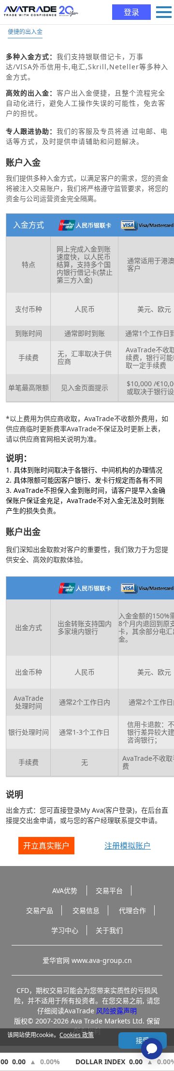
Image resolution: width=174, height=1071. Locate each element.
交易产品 (39, 910)
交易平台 (109, 890)
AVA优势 (64, 890)
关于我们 (109, 930)
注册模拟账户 (127, 845)
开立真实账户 (46, 845)
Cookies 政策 (76, 1035)
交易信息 (86, 910)
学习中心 (64, 930)
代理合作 (132, 910)
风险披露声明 (116, 1010)
